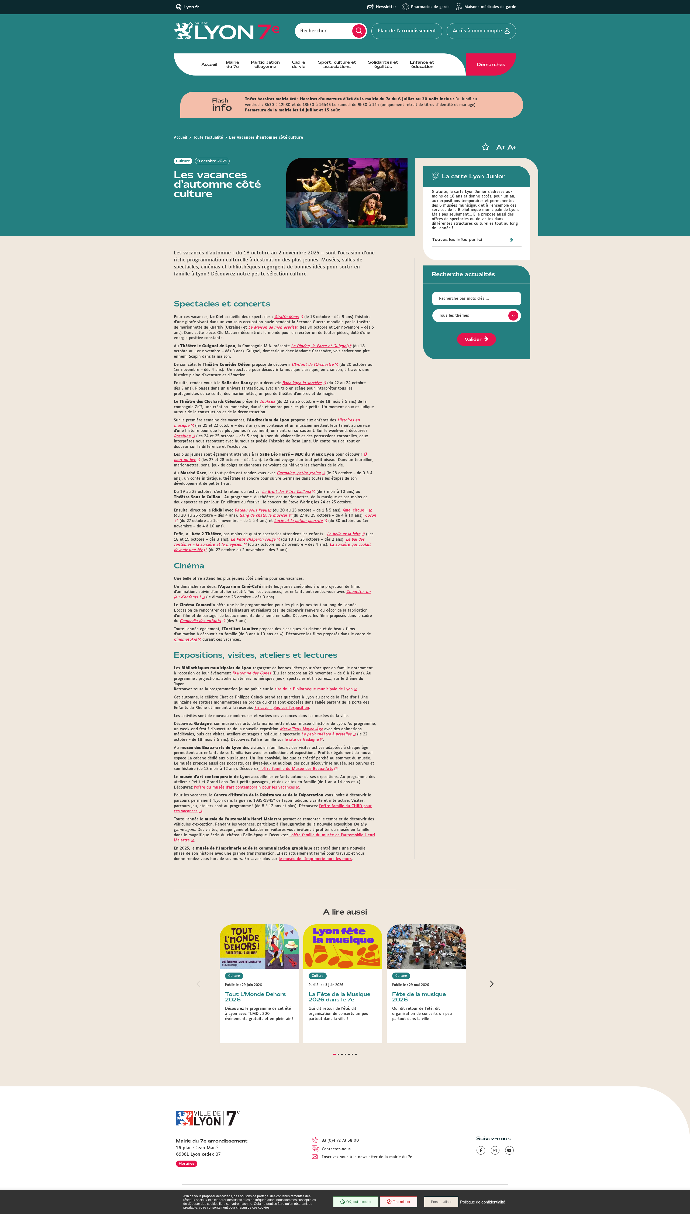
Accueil (209, 64)
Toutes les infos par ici (457, 239)
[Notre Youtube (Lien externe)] (509, 1150)
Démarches (491, 64)
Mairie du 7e (232, 64)
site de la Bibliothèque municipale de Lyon (314, 689)
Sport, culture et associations (337, 64)
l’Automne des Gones (251, 673)
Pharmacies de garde (430, 7)
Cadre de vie (298, 64)
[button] (485, 147)
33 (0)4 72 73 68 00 (340, 1141)
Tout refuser (401, 1202)
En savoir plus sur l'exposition (281, 708)
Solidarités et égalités (383, 64)
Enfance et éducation (422, 64)
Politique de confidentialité (482, 1202)
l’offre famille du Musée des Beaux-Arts (295, 769)
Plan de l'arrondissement (407, 31)
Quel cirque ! (355, 510)
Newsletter (386, 7)
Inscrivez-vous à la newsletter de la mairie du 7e (367, 1157)
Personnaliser (441, 1202)
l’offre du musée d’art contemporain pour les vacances (244, 787)
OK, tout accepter (358, 1202)
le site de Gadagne (302, 740)
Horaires (187, 1163)
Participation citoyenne (265, 64)
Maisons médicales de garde (490, 7)
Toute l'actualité (208, 137)
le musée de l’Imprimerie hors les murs (315, 859)
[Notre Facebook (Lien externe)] (481, 1150)
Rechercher (313, 31)
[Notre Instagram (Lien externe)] (495, 1150)
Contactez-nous (336, 1149)
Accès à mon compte (477, 31)
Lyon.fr (191, 7)
